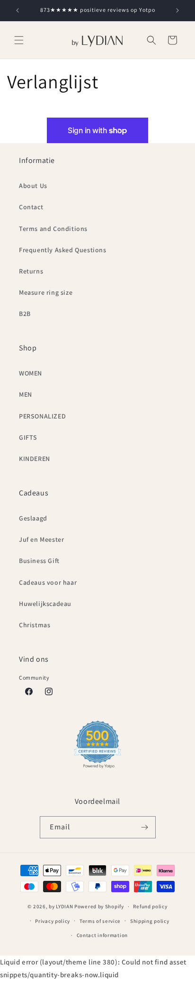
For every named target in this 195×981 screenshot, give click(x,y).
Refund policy (150, 906)
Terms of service (100, 921)
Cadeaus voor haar (48, 582)
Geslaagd (33, 518)
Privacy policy (52, 921)
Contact (31, 207)
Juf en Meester (41, 539)
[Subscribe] (144, 827)
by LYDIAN (61, 906)
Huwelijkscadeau (45, 603)
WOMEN (30, 373)
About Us (33, 185)
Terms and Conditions (53, 228)
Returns (31, 271)
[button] (19, 40)
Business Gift (39, 560)
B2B (25, 313)
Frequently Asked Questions (62, 250)
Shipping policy (149, 921)
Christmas (34, 625)
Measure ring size (45, 292)
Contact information (102, 935)
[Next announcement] (177, 10)
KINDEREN (34, 458)
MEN (25, 394)
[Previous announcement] (17, 10)
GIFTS (28, 437)
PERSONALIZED (42, 416)
